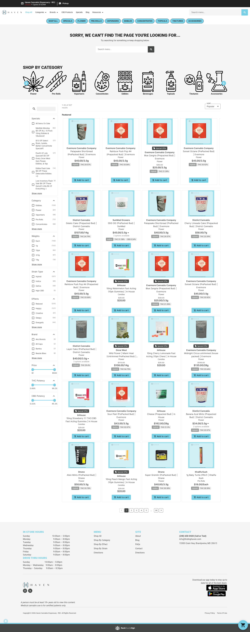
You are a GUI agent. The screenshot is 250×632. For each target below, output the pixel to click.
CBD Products (67, 12)
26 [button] (156, 510)
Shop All (28, 12)
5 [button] (146, 510)
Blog (87, 12)
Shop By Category (102, 540)
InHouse (121, 285)
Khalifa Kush (201, 472)
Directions (98, 552)
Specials (79, 12)
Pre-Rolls (56, 94)
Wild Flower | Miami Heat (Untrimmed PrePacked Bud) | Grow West (121, 356)
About (138, 536)
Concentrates (102, 94)
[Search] (244, 12)
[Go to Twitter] (30, 591)
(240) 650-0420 (186, 536)
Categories (39, 12)
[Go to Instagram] (25, 591)
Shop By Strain (100, 548)
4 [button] (141, 510)
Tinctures (193, 94)
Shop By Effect (100, 544)
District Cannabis (81, 220)
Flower (33, 94)
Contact (138, 548)
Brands (53, 12)
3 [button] (136, 510)
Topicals (171, 94)
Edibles (125, 94)
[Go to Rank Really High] (125, 628)
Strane (81, 472)
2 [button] (131, 510)
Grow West (121, 350)
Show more (37, 193)
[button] (45, 3)
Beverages (148, 94)
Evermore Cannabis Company (81, 148)
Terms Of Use (222, 613)
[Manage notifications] (6, 621)
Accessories (216, 94)
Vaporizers (79, 94)
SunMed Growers (121, 220)
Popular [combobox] (210, 106)
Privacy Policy (210, 613)
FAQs (137, 544)
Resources (96, 12)
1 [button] (126, 510)
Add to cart (83, 180)
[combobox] (121, 232)
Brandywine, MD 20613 (206, 543)
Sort (209, 103)
